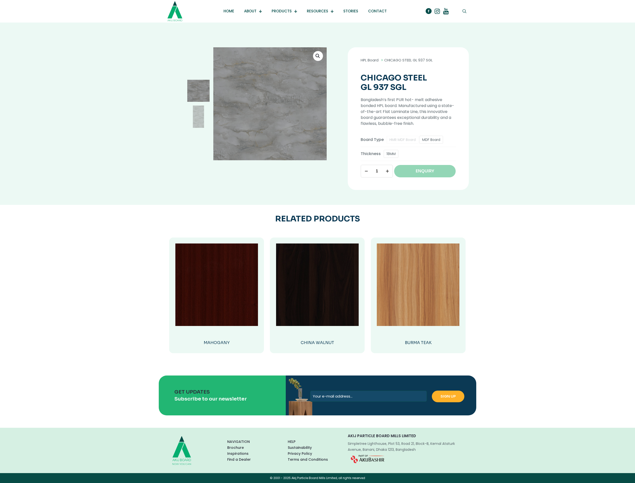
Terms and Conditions (308, 459)
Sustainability (300, 447)
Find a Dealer (239, 459)
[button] (318, 56)
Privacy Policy (300, 453)
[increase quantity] (387, 171)
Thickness (371, 154)
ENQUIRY (425, 171)
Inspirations (238, 453)
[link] (367, 459)
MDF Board (431, 139)
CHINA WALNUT (317, 342)
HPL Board (370, 60)
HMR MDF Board (402, 139)
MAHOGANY (217, 342)
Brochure (235, 447)
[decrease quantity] (366, 171)
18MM (391, 153)
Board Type (372, 139)
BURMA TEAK (418, 342)
